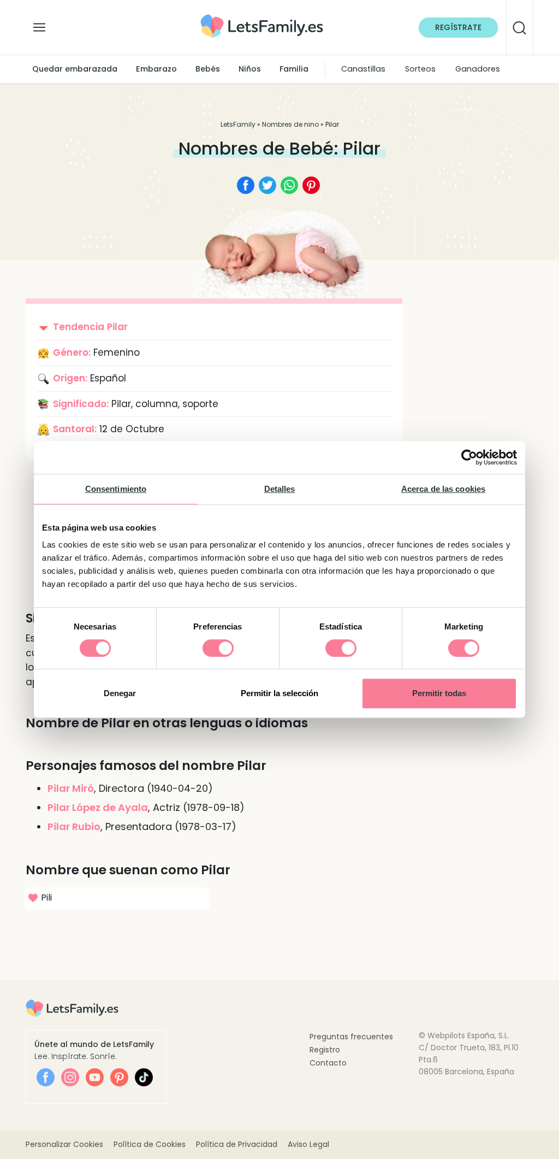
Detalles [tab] (279, 488)
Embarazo (156, 68)
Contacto (328, 1062)
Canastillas (363, 68)
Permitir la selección (279, 693)
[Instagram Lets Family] (70, 1077)
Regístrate (458, 27)
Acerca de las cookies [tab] (443, 488)
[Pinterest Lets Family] (119, 1077)
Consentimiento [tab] (115, 488)
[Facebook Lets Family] (46, 1077)
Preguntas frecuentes (351, 1036)
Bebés (207, 68)
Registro (325, 1049)
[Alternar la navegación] (39, 24)
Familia (294, 68)
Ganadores (477, 68)
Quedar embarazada (74, 68)
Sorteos (420, 68)
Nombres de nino (290, 124)
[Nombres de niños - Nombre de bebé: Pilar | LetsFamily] (261, 18)
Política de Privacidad (236, 1144)
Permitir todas (439, 693)
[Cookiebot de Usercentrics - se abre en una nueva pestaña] (469, 457)
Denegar (120, 693)
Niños (250, 68)
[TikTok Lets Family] (144, 1077)
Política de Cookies (150, 1144)
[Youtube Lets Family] (95, 1077)
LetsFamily (238, 124)
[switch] (218, 648)
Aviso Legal (308, 1144)
